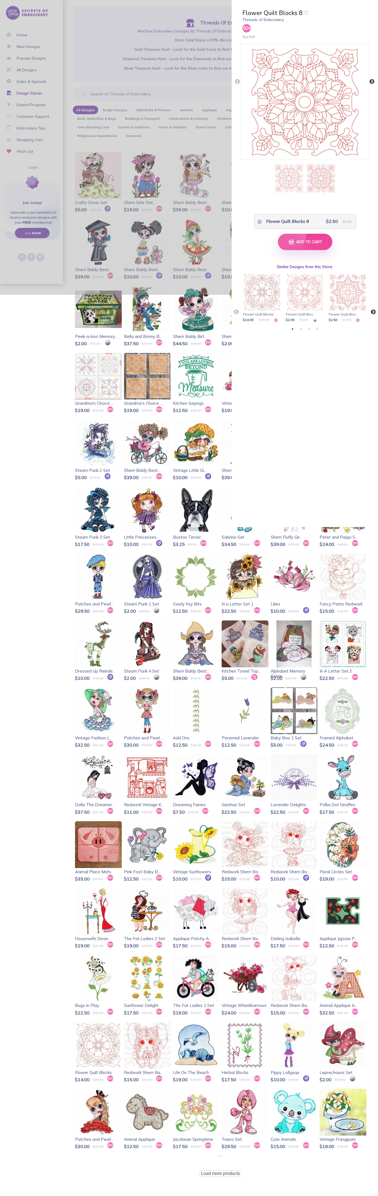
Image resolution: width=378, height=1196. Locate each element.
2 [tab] (301, 329)
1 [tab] (292, 329)
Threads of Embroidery (263, 19)
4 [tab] (317, 329)
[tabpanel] (263, 298)
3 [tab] (309, 329)
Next (372, 82)
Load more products (220, 1173)
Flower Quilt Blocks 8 (287, 221)
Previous (237, 82)
